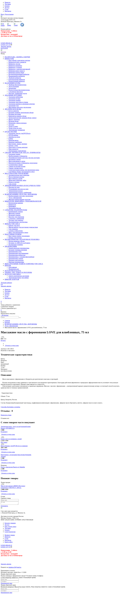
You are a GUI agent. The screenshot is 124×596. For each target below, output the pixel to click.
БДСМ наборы (13, 135)
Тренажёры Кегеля (15, 208)
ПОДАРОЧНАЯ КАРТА (13, 270)
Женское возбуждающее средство (20, 199)
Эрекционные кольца (16, 191)
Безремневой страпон (16, 211)
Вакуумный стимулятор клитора (19, 60)
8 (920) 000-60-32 (6, 43)
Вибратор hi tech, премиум (17, 62)
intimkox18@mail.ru (15, 567)
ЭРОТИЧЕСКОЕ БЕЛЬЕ (13, 109)
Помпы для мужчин (15, 237)
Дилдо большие (14, 86)
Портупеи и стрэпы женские (18, 147)
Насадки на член (14, 187)
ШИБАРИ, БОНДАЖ (12, 279)
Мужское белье (14, 121)
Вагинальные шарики (16, 203)
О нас (6, 9)
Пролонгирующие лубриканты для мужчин (23, 163)
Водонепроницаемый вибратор (19, 74)
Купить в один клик (12, 345)
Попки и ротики (14, 182)
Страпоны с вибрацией (16, 218)
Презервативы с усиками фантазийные (21, 257)
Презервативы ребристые (17, 255)
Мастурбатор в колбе (15, 178)
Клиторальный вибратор (17, 79)
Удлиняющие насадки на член (18, 189)
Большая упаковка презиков (18, 250)
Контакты (8, 11)
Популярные (13, 267)
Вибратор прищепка (15, 65)
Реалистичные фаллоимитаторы (19, 90)
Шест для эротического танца (18, 232)
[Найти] (20, 317)
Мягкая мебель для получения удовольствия (23, 227)
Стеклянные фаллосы (16, 91)
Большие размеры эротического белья (21, 112)
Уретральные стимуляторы (17, 151)
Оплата (7, 6)
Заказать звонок (6, 46)
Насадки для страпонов (16, 217)
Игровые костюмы (15, 114)
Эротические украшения (17, 130)
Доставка (8, 4)
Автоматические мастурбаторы (19, 175)
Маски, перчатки (14, 119)
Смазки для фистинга (16, 168)
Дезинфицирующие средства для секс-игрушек (24, 158)
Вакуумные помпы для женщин (19, 236)
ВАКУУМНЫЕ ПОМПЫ (13, 234)
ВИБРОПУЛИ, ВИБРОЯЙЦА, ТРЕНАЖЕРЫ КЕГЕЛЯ (23, 201)
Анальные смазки (14, 154)
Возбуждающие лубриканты (18, 156)
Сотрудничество (10, 532)
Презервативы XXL (15, 251)
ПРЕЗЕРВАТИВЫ (11, 246)
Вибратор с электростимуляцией (19, 69)
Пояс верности (13, 149)
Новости (7, 2)
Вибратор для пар (14, 64)
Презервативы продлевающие (18, 253)
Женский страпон (14, 213)
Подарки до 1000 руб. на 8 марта (19, 243)
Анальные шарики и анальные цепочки (22, 104)
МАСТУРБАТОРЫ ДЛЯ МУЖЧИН (16, 173)
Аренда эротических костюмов (19, 276)
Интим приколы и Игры (17, 241)
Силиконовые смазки (16, 164)
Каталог (7, 322)
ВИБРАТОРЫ (9, 58)
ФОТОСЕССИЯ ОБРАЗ (13, 274)
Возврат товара (10, 535)
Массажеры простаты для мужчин (20, 107)
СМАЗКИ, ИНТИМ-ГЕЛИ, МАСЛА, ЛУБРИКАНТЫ (22, 152)
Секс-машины (13, 229)
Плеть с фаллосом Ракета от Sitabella (13, 467)
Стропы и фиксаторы (16, 231)
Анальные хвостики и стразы (18, 102)
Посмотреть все (14, 269)
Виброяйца (12, 206)
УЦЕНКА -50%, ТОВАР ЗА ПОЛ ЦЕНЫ (18, 272)
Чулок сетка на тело (15, 128)
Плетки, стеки (13, 145)
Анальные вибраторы (16, 97)
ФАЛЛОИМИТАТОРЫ (12, 83)
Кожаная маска (13, 140)
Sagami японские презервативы (19, 248)
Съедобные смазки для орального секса (22, 171)
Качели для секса (14, 225)
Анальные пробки (15, 100)
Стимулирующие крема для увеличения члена (24, 170)
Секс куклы (12, 184)
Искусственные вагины (16, 177)
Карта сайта (8, 542)
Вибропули (12, 204)
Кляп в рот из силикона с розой (11, 439)
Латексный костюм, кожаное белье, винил (22, 118)
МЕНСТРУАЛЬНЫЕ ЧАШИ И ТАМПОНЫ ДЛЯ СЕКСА (24, 264)
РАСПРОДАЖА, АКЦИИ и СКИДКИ (17, 57)
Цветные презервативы (16, 262)
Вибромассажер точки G (17, 71)
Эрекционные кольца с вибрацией (20, 192)
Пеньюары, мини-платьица (18, 123)
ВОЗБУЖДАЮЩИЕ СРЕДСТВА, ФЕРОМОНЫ (21, 194)
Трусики (11, 125)
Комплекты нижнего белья (17, 116)
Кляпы (11, 138)
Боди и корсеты (14, 111)
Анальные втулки (14, 98)
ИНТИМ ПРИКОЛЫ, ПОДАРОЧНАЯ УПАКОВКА (22, 239)
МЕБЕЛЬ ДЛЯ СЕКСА (12, 224)
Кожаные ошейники (15, 142)
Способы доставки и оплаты (10, 407)
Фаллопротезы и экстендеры (18, 222)
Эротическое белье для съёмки (19, 277)
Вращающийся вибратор (17, 76)
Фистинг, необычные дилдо (18, 93)
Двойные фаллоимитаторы (17, 85)
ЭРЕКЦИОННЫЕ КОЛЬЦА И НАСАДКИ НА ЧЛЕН (22, 185)
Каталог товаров (10, 523)
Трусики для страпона (16, 220)
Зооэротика (12, 88)
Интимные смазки (15, 159)
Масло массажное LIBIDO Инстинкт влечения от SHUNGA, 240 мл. (13, 486)
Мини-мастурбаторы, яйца (17, 180)
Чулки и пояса (13, 126)
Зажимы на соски (14, 137)
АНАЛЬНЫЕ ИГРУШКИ (13, 95)
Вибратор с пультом (15, 67)
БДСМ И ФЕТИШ (11, 131)
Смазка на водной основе (17, 166)
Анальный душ (14, 105)
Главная (7, 320)
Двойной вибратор (15, 78)
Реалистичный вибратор (17, 81)
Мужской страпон (14, 215)
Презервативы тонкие (16, 258)
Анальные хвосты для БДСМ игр (19, 133)
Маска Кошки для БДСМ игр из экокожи (14, 446)
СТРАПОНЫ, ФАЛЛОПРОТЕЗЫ (16, 210)
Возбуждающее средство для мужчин (21, 196)
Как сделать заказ (10, 526)
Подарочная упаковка (16, 244)
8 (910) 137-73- (5, 45)
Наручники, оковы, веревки (18, 144)
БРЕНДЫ (8, 265)
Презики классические (16, 260)
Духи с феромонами (15, 198)
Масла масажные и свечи (17, 161)
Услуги (7, 7)
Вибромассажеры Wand (16, 72)
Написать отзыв (6, 415)
